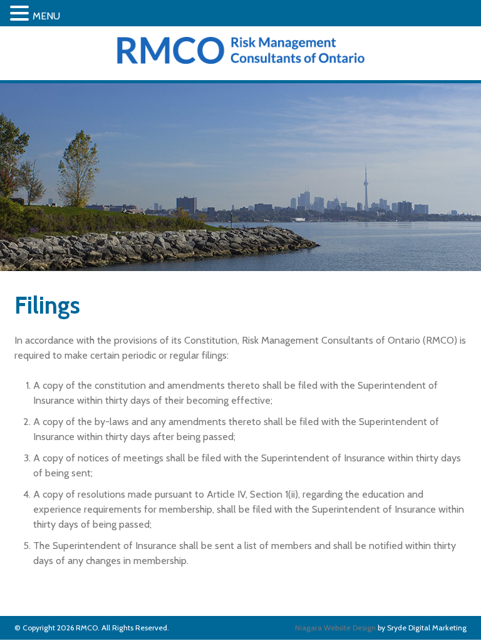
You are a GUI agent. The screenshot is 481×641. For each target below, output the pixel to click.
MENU (46, 16)
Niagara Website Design (335, 627)
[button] (21, 14)
